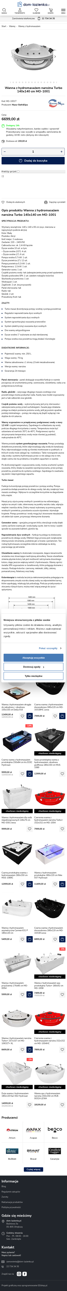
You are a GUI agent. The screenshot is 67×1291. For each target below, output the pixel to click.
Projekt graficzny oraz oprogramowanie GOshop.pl (24, 1285)
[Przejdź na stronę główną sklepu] (34, 4)
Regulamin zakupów (11, 1191)
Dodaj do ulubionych (15, 202)
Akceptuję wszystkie (33, 657)
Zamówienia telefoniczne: (33, 18)
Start (4, 26)
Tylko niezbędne (33, 676)
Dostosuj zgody (31, 666)
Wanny (12, 26)
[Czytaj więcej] (33, 1169)
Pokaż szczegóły (48, 648)
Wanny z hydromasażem (29, 26)
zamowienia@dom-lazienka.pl (20, 1261)
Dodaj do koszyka (35, 161)
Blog (4, 1186)
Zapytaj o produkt (57, 202)
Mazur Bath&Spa (20, 104)
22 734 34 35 (12, 1266)
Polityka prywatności (11, 1207)
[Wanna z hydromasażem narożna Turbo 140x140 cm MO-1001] (33, 56)
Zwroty (5, 1197)
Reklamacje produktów (12, 1202)
